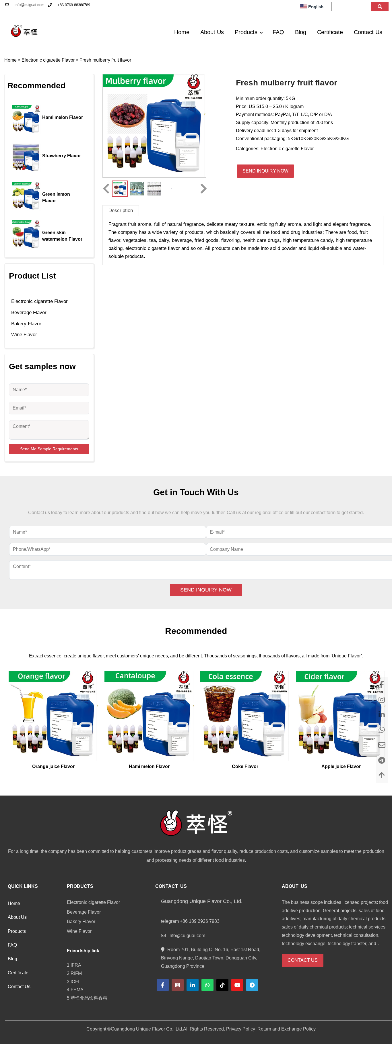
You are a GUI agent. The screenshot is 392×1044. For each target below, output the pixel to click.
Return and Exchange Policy (286, 1029)
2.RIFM (75, 973)
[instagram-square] (178, 985)
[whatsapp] (207, 985)
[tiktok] (222, 985)
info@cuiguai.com (29, 5)
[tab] (120, 210)
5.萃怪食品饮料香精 (87, 998)
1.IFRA (75, 965)
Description (120, 210)
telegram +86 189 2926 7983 (190, 921)
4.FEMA (76, 989)
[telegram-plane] (252, 985)
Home (10, 60)
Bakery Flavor (26, 323)
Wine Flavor (24, 334)
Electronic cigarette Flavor (48, 60)
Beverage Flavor (28, 312)
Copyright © (98, 1029)
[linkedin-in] (193, 985)
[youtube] (237, 985)
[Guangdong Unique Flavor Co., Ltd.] (24, 31)
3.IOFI (73, 981)
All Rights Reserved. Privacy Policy (219, 1029)
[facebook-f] (163, 985)
